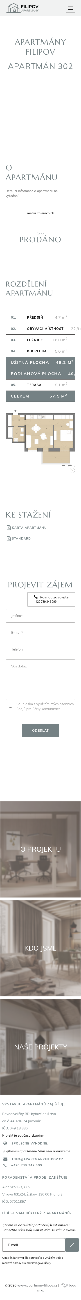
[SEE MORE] (72, 1245)
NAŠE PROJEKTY (40, 1047)
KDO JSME (40, 948)
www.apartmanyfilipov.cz (37, 1285)
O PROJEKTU (40, 849)
